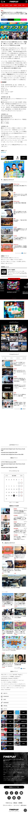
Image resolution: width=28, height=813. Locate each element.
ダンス (16, 684)
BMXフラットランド (13, 257)
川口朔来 (19, 261)
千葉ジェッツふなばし (11, 261)
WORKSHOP (6, 696)
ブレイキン (3, 687)
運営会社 (15, 802)
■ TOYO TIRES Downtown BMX (8, 462)
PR (5, 674)
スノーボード (4, 682)
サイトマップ (16, 805)
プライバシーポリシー (7, 805)
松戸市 (23, 261)
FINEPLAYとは (9, 802)
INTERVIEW (17, 685)
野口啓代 (15, 678)
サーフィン (12, 687)
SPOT (4, 699)
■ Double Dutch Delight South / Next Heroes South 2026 (13, 449)
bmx (2, 10)
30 (21, 495)
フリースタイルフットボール (7, 684)
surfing (9, 682)
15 (19, 489)
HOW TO (5, 693)
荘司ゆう (3, 263)
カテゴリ (5, 708)
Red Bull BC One (4, 680)
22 (19, 492)
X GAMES (14, 682)
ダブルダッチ (4, 685)
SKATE (6, 5)
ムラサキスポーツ (5, 676)
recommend (7, 689)
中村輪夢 (12, 676)
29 (19, 495)
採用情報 (20, 802)
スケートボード (19, 687)
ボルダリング (21, 684)
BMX (23, 5)
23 (21, 492)
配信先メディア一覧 (14, 787)
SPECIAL (5, 705)
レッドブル (9, 674)
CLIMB (19, 5)
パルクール (20, 680)
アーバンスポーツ (13, 680)
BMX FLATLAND (4, 257)
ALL (3, 5)
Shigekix (20, 674)
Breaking (10, 678)
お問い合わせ (23, 805)
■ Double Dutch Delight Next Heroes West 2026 (12, 454)
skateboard (17, 676)
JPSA (2, 674)
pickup (2, 689)
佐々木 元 (3, 261)
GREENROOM (4, 678)
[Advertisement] (14, 426)
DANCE (15, 5)
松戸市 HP (3, 152)
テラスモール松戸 (18, 259)
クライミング (11, 685)
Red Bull (23, 685)
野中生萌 (15, 674)
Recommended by (18, 253)
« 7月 (6, 475)
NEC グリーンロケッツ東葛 (7, 259)
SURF (11, 5)
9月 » (21, 475)
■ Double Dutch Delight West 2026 (9, 452)
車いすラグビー (9, 263)
